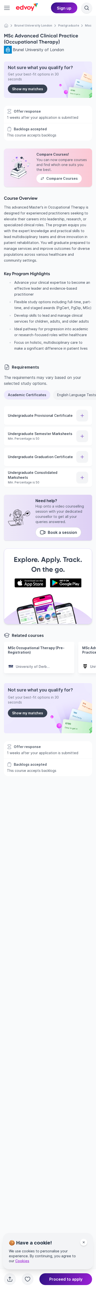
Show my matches (27, 89)
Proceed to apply (65, 1279)
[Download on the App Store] (30, 583)
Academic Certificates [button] (27, 395)
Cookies (22, 1261)
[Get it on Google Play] (65, 583)
